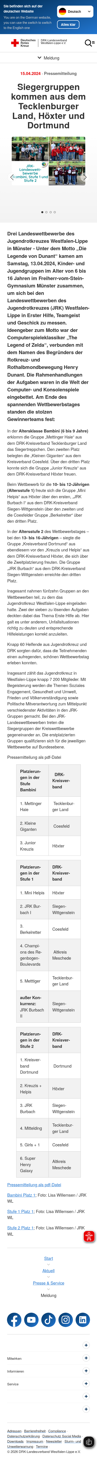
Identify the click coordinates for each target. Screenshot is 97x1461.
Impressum (34, 1441)
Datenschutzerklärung (23, 1435)
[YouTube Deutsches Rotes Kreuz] (31, 1320)
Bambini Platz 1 (21, 1195)
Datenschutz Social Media (61, 1435)
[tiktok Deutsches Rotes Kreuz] (48, 1320)
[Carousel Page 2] (46, 212)
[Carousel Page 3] (51, 212)
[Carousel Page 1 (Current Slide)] (42, 212)
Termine (42, 1446)
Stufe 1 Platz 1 (20, 1211)
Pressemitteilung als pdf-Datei (34, 1184)
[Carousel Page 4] (55, 212)
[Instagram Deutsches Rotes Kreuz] (65, 1320)
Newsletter (54, 1441)
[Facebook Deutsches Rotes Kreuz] (14, 1320)
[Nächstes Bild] (85, 177)
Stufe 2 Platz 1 (20, 1228)
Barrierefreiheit (35, 1430)
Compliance (57, 1430)
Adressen (14, 1430)
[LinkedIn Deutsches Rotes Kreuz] (83, 1320)
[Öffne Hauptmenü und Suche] (89, 43)
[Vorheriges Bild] (11, 177)
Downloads (15, 1441)
